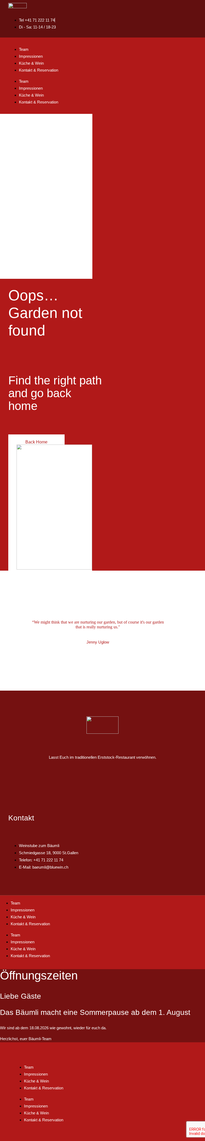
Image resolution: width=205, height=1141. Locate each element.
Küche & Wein (31, 63)
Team (24, 49)
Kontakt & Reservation (38, 70)
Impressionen (31, 56)
